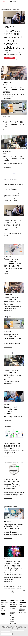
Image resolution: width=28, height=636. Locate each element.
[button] (14, 184)
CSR (2, 608)
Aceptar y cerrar (7, 634)
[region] (14, 630)
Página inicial (17, 1)
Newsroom (21, 604)
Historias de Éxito (23, 606)
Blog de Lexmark (22, 612)
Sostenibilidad (4, 610)
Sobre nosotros (4, 602)
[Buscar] (24, 179)
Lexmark (3, 600)
